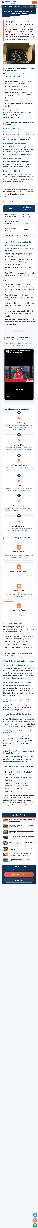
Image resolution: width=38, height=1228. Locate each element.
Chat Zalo (20, 880)
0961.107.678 (17, 766)
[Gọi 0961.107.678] (35, 1225)
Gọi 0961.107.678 (20, 874)
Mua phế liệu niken (24, 6)
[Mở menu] (34, 2)
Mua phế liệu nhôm (11, 6)
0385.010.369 (18, 772)
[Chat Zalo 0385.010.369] (35, 1215)
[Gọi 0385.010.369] (35, 1220)
